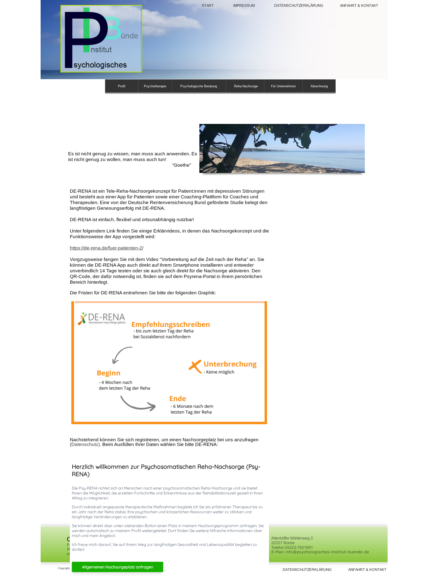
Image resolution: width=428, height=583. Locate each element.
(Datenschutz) (85, 444)
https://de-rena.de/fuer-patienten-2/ (106, 248)
